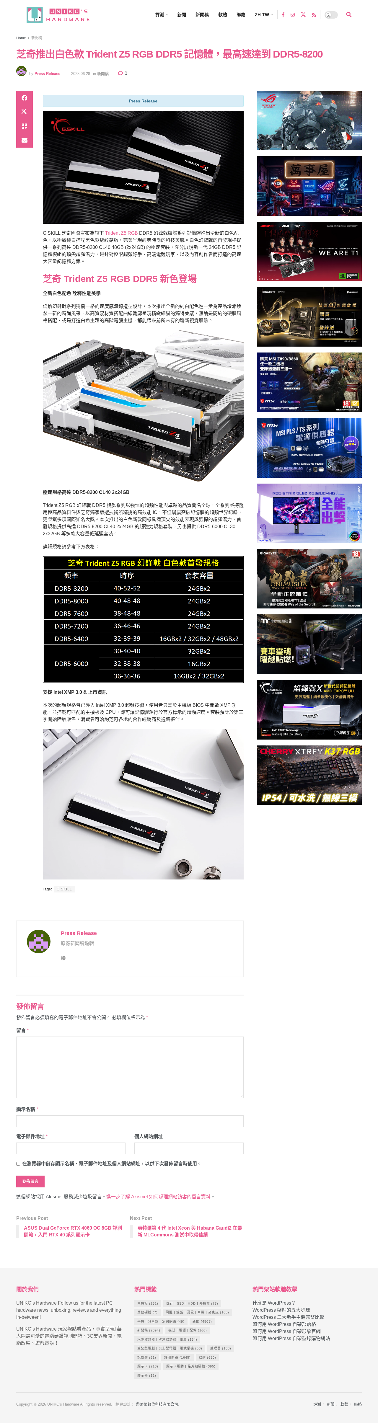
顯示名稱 (27, 1109)
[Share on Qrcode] (24, 126)
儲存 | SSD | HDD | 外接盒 (192, 1303)
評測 (159, 14)
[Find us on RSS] (314, 14)
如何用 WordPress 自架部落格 (284, 1324)
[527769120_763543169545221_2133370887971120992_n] (309, 646)
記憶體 (146, 1357)
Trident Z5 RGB (121, 233)
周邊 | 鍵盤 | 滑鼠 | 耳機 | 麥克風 (197, 1312)
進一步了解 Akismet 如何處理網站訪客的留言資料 (158, 1196)
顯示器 (146, 1375)
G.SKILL (64, 889)
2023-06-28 (80, 73)
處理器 (220, 1348)
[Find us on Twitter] (303, 15)
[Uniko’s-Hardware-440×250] (309, 712)
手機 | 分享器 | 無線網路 (161, 1321)
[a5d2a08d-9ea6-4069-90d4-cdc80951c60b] (309, 385)
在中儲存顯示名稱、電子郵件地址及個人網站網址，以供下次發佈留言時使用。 (112, 1163)
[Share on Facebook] (24, 98)
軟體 (222, 14)
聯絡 (241, 14)
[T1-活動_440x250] (309, 254)
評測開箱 (177, 1357)
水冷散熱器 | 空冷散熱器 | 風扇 (167, 1339)
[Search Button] (348, 14)
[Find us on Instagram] (293, 14)
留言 (22, 1030)
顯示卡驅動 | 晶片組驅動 (191, 1366)
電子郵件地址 (32, 1136)
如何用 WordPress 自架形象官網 (286, 1331)
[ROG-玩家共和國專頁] (309, 123)
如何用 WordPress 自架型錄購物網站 (291, 1338)
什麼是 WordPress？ (274, 1302)
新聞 (181, 14)
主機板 (147, 1303)
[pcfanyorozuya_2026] (309, 188)
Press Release (47, 73)
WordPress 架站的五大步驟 (281, 1310)
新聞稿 (202, 14)
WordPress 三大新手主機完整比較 (288, 1317)
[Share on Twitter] (24, 112)
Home (21, 38)
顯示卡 (147, 1366)
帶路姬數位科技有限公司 (157, 1404)
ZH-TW (262, 14)
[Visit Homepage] (63, 15)
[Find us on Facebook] (283, 14)
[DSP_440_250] (309, 515)
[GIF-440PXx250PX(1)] (309, 777)
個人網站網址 (148, 1136)
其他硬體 (147, 1312)
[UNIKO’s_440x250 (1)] (309, 319)
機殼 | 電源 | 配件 (187, 1330)
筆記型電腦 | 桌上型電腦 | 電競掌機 (169, 1348)
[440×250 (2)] (309, 450)
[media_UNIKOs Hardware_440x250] (309, 581)
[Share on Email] (24, 140)
